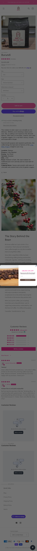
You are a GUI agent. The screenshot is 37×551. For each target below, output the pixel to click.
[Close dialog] (36, 266)
